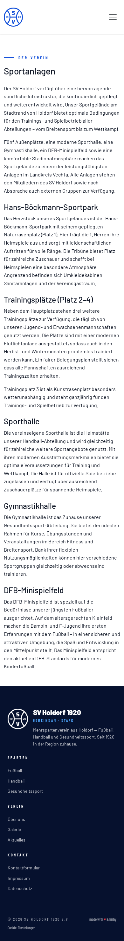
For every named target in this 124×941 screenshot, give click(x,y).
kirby (112, 919)
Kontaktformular (24, 867)
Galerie (14, 829)
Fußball (15, 770)
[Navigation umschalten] (113, 17)
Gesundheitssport (25, 791)
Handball (16, 781)
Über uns (16, 819)
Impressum (19, 878)
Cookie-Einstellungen (21, 927)
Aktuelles (16, 839)
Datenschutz (20, 888)
